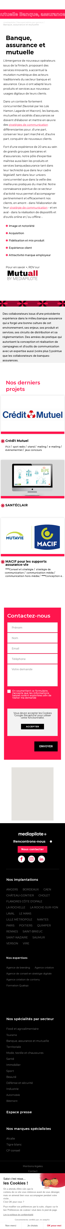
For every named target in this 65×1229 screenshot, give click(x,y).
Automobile (13, 1094)
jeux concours (33, 450)
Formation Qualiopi (17, 985)
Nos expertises (17, 957)
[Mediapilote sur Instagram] (31, 859)
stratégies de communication (28, 124)
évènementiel (13, 450)
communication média (40, 572)
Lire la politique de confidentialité (18, 1215)
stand (31, 446)
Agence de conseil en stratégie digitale (29, 973)
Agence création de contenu (23, 979)
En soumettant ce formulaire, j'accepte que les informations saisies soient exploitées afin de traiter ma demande (31, 694)
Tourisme (11, 1035)
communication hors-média (22, 576)
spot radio (19, 446)
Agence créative (44, 967)
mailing (41, 446)
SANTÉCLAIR (16, 505)
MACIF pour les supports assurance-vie (26, 563)
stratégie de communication (29, 207)
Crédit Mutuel (16, 440)
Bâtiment (12, 1100)
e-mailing (54, 446)
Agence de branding (18, 967)
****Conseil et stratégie (19, 569)
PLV (7, 446)
